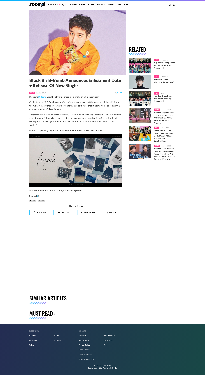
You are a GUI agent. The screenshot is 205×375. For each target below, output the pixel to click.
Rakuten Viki (107, 368)
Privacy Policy (84, 345)
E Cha (119, 92)
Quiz (65, 4)
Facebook (41, 212)
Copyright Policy (85, 354)
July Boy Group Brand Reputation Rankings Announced (163, 98)
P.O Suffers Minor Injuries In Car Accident (164, 80)
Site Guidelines (109, 335)
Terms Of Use (84, 340)
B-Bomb (42, 96)
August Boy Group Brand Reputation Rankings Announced (164, 65)
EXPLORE (53, 4)
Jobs (105, 345)
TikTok (56, 335)
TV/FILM (101, 4)
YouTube (57, 340)
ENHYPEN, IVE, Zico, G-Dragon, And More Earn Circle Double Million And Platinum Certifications (164, 135)
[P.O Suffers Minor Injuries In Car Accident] (140, 82)
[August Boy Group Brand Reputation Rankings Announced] (140, 65)
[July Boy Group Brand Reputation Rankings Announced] (140, 98)
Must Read (41, 313)
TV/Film (157, 109)
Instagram (88, 212)
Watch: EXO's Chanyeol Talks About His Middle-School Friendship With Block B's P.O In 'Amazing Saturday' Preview (164, 153)
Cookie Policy (84, 350)
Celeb (82, 4)
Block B (41, 200)
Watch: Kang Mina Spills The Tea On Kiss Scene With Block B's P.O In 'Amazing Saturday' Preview (164, 117)
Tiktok (113, 212)
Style (91, 4)
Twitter (64, 212)
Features (122, 4)
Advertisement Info (86, 359)
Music (111, 4)
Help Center (108, 340)
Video (73, 4)
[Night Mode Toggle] (173, 5)
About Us (82, 335)
